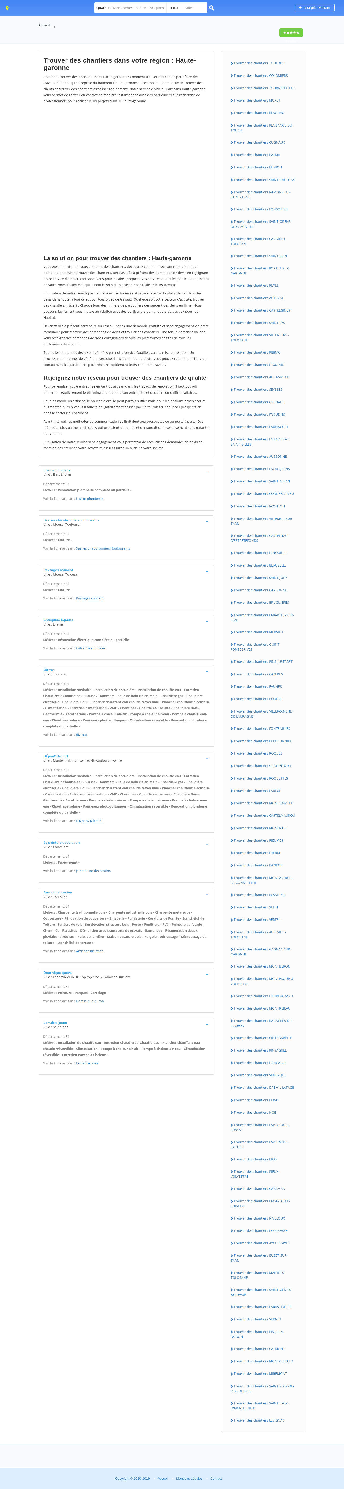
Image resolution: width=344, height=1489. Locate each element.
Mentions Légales (189, 1478)
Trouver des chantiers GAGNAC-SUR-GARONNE (261, 951)
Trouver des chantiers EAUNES (258, 686)
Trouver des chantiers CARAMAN (259, 1188)
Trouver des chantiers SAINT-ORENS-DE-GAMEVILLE (261, 224)
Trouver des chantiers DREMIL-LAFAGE (264, 1087)
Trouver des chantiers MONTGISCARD (263, 1361)
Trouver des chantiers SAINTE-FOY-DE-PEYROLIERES (262, 1388)
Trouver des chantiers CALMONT (259, 1349)
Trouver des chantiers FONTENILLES (262, 728)
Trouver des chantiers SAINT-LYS (259, 322)
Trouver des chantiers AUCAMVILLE (261, 377)
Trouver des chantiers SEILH (256, 907)
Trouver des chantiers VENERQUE (260, 1075)
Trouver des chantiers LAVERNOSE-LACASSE (260, 1144)
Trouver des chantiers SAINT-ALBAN (262, 481)
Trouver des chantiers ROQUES (258, 753)
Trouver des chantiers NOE (255, 1112)
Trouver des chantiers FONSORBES (261, 209)
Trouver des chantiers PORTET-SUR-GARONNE (260, 270)
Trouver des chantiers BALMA (257, 154)
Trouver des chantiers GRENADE (259, 402)
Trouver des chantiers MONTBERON (262, 966)
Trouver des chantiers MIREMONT (260, 1373)
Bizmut (81, 734)
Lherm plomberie (89, 498)
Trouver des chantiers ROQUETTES (261, 778)
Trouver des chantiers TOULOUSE (260, 63)
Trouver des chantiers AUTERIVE (259, 298)
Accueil (44, 25)
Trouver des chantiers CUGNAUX (259, 142)
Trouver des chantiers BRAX (255, 1159)
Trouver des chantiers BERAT (256, 1100)
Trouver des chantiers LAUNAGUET (261, 427)
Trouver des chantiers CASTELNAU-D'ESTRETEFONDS (260, 538)
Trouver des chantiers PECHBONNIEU (263, 741)
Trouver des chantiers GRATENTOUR (262, 765)
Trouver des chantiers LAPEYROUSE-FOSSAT (260, 1127)
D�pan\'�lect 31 (89, 821)
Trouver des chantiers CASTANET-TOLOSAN (259, 241)
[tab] (126, 471)
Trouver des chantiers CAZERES (258, 674)
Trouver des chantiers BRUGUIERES (261, 602)
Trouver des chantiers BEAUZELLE (260, 565)
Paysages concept (90, 598)
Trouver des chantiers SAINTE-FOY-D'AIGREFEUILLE (260, 1405)
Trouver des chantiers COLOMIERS (261, 75)
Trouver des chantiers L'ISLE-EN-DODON (257, 1334)
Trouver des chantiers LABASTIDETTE (263, 1307)
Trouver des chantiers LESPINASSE (261, 1230)
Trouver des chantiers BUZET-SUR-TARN (259, 1257)
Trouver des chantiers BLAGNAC (259, 112)
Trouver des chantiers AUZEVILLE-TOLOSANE (258, 934)
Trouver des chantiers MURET (257, 100)
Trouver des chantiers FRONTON (259, 506)
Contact (216, 1478)
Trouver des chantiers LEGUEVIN (259, 364)
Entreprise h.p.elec (91, 648)
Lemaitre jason (87, 1063)
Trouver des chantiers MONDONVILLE (263, 803)
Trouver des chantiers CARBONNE (260, 590)
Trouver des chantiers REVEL (256, 285)
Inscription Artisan (316, 8)
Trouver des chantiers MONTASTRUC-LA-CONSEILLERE (262, 880)
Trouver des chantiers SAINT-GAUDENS (264, 179)
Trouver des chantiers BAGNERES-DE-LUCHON (262, 1023)
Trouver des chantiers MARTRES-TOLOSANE (258, 1275)
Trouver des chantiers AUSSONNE (260, 456)
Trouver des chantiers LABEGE (257, 790)
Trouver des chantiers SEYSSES (258, 389)
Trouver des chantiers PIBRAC (257, 352)
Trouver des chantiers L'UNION (258, 167)
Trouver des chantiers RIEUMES (258, 840)
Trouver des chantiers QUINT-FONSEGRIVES (256, 647)
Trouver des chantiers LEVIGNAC (259, 1420)
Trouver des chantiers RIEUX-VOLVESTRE (255, 1174)
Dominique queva (90, 1001)
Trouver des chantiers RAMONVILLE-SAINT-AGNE (261, 194)
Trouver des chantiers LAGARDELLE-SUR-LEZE (260, 1203)
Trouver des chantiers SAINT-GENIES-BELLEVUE (261, 1292)
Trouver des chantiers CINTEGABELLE (263, 1037)
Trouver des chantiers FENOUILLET (261, 552)
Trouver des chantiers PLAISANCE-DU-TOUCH (262, 127)
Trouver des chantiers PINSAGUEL (260, 1050)
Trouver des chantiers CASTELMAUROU (264, 815)
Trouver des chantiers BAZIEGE (258, 865)
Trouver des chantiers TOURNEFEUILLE (264, 88)
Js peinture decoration (93, 871)
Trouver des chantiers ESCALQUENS (262, 469)
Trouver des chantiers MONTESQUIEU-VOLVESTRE (262, 981)
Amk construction (89, 951)
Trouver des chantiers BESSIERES (259, 895)
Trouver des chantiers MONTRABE (260, 828)
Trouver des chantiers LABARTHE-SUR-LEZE (262, 617)
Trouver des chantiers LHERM (257, 853)
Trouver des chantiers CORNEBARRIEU (264, 493)
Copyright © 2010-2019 (132, 1478)
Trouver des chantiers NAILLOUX (259, 1218)
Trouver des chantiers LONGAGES (260, 1062)
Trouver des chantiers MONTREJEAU (262, 1008)
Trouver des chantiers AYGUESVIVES (262, 1243)
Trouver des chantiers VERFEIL (257, 919)
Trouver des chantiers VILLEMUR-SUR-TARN (262, 521)
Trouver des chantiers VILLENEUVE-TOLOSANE (260, 337)
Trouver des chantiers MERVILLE (259, 632)
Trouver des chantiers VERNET (257, 1319)
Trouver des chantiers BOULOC (258, 699)
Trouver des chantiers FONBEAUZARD (263, 996)
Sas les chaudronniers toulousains (103, 548)
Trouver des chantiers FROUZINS (259, 414)
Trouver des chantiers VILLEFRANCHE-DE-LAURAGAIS (262, 713)
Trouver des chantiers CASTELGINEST (263, 310)
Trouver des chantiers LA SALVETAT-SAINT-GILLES (260, 441)
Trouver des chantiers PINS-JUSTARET (263, 661)
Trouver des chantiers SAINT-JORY (260, 577)
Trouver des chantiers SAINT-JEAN (260, 256)
